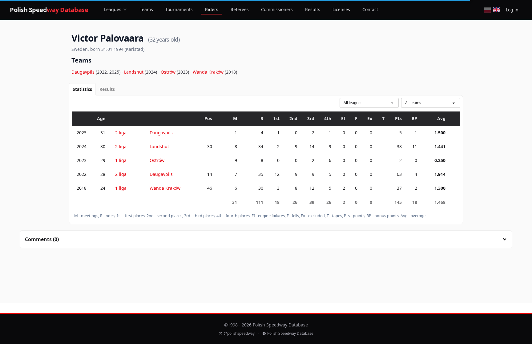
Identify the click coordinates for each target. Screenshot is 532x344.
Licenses (341, 9)
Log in (512, 10)
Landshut (134, 72)
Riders (211, 9)
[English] (496, 10)
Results (312, 9)
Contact (370, 9)
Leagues (112, 9)
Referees (240, 9)
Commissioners (277, 9)
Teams (146, 9)
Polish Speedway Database (290, 333)
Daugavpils (83, 72)
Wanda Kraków (209, 72)
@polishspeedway (239, 333)
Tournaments (179, 9)
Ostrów (169, 72)
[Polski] (487, 10)
